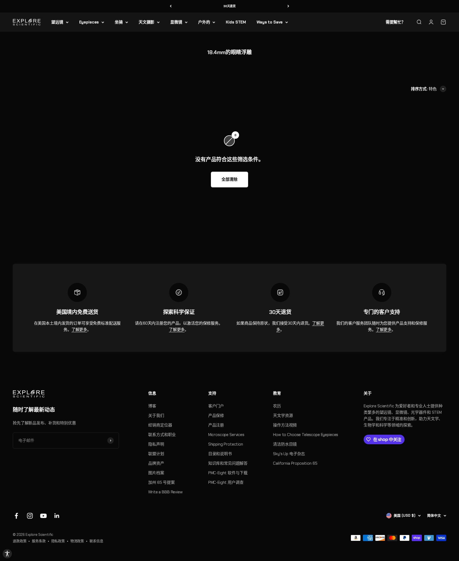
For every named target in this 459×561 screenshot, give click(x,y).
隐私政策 (58, 541)
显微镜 (176, 22)
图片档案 (156, 473)
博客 (152, 406)
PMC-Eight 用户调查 (226, 482)
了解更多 (79, 329)
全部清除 (229, 179)
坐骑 (119, 22)
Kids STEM (236, 22)
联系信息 (96, 541)
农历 (277, 406)
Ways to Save (270, 22)
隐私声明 (156, 444)
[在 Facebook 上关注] (16, 515)
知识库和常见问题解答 (228, 463)
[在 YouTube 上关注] (43, 515)
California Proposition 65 (295, 463)
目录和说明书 (220, 453)
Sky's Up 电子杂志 (289, 453)
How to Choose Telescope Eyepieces (305, 434)
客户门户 (216, 406)
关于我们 (156, 415)
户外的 (204, 22)
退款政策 (19, 541)
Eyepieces (89, 22)
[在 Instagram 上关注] (29, 515)
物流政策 (77, 541)
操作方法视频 (285, 425)
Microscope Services (226, 434)
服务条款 (38, 541)
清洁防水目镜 (285, 444)
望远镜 (57, 22)
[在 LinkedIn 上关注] (57, 515)
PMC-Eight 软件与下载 (228, 473)
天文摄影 (146, 22)
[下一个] (288, 6)
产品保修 (216, 415)
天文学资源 (283, 415)
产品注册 (216, 425)
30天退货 (229, 6)
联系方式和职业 (162, 434)
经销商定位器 (160, 425)
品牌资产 (156, 463)
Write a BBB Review (165, 492)
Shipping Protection (225, 444)
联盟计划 (156, 453)
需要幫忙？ (395, 22)
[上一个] (171, 6)
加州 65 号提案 (161, 482)
